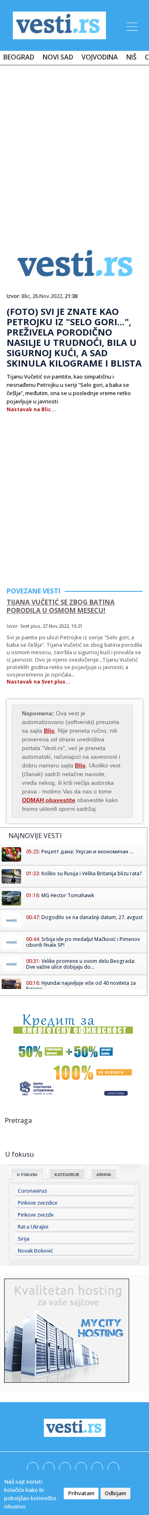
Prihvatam (81, 1493)
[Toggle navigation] (131, 25)
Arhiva (103, 1175)
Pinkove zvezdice (38, 1202)
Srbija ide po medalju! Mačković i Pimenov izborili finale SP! (83, 942)
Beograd (18, 57)
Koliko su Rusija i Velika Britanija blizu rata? (91, 873)
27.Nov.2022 (56, 626)
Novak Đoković (35, 1250)
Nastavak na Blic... (31, 409)
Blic (26, 296)
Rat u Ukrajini (33, 1226)
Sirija (23, 1238)
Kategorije (67, 1175)
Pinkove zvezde (36, 1214)
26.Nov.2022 (47, 296)
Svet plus (30, 626)
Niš (131, 57)
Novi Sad (58, 57)
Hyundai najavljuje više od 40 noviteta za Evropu (81, 985)
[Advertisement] (74, 149)
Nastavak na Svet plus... (38, 681)
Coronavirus (32, 1190)
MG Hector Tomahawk (67, 895)
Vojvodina (100, 57)
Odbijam (115, 1493)
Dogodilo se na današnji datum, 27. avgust (92, 917)
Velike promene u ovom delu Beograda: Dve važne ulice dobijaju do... (80, 964)
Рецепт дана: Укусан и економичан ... (87, 851)
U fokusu (27, 1175)
